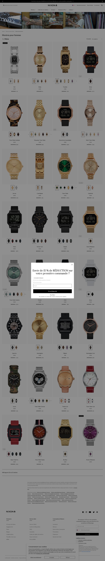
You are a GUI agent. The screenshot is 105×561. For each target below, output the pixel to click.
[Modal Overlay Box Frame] (52, 280)
